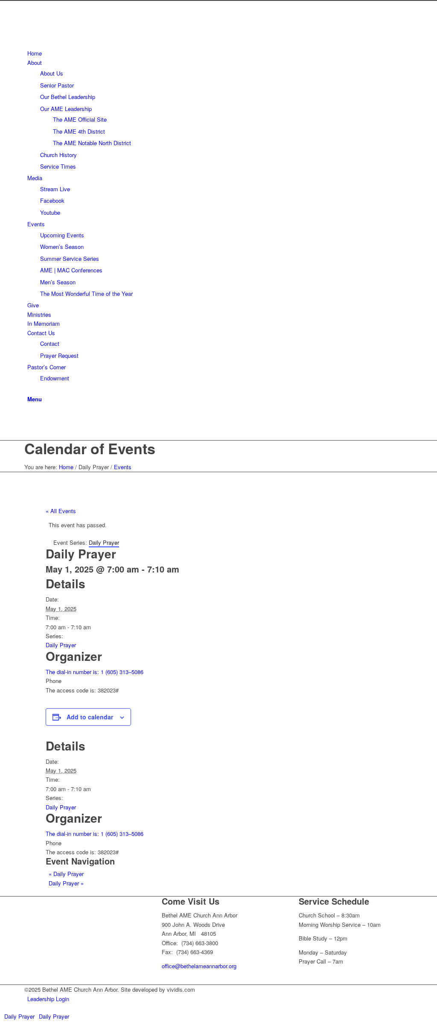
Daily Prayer (61, 645)
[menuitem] (220, 53)
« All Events (61, 511)
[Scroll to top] (2, 1026)
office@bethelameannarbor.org (199, 966)
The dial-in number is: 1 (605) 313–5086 (94, 672)
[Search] (29, 390)
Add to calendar (90, 717)
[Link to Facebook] (29, 426)
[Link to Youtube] (29, 417)
